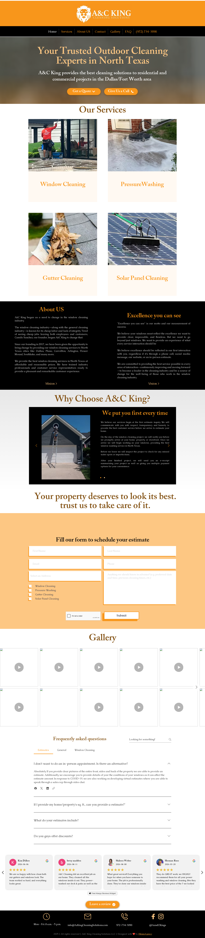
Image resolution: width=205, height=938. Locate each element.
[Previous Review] (3, 872)
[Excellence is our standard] (104, 477)
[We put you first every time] (100, 477)
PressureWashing (142, 185)
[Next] (168, 445)
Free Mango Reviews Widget (104, 893)
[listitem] (62, 160)
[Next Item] (196, 687)
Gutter (51, 279)
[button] (51, 383)
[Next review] (201, 872)
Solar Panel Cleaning (142, 279)
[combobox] (65, 576)
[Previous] (36, 445)
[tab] (43, 750)
